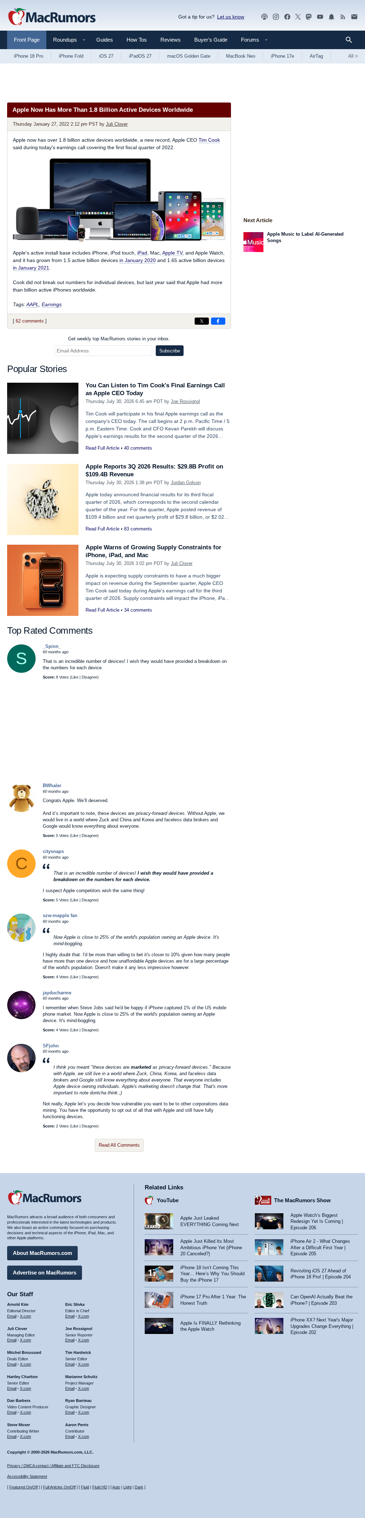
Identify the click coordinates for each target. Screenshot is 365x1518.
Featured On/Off (23, 1487)
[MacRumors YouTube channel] (320, 17)
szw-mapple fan (60, 915)
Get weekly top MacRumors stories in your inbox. (119, 338)
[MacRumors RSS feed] (342, 17)
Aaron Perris (76, 1425)
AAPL (32, 304)
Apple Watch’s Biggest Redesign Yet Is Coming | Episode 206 (317, 1221)
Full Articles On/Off (59, 1487)
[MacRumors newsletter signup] (354, 17)
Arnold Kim (18, 1304)
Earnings (52, 304)
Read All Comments (119, 1145)
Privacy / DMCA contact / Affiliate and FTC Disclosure (53, 1466)
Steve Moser (18, 1425)
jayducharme (57, 992)
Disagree (89, 677)
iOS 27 (106, 56)
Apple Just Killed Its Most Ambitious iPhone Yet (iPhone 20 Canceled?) (211, 1247)
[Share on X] (202, 321)
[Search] (351, 40)
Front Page (27, 40)
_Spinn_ (52, 646)
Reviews (170, 40)
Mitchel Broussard (24, 1352)
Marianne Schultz (81, 1377)
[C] (21, 876)
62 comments (30, 321)
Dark (139, 1487)
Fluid (85, 1487)
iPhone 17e (282, 56)
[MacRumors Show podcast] (264, 17)
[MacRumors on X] (298, 17)
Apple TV (172, 253)
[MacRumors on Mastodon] (308, 17)
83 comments (138, 529)
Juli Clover (117, 124)
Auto (116, 1487)
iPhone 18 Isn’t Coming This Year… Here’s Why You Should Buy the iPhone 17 (212, 1274)
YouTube (168, 1200)
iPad (142, 253)
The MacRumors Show (302, 1200)
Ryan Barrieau (78, 1400)
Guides (104, 40)
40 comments (138, 448)
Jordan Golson (186, 482)
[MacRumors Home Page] (51, 17)
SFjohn (51, 1045)
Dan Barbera (18, 1400)
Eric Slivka (74, 1304)
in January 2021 (31, 268)
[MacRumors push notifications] (331, 17)
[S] (21, 671)
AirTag (316, 56)
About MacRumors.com (42, 1253)
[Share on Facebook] (218, 321)
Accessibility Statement (27, 1476)
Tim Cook (209, 140)
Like (74, 677)
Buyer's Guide (210, 40)
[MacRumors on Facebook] (287, 17)
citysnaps (53, 851)
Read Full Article (102, 448)
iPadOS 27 (140, 56)
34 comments (138, 610)
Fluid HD (99, 1487)
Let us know (230, 17)
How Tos (137, 40)
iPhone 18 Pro (28, 56)
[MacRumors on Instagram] (275, 17)
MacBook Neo (240, 56)
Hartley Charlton (22, 1377)
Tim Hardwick (78, 1352)
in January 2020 (137, 260)
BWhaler (52, 785)
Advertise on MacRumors (44, 1273)
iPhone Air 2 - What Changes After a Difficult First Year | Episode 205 (320, 1247)
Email (11, 1316)
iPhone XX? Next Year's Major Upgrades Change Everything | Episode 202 (322, 1326)
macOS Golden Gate (188, 56)
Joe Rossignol (185, 401)
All (353, 56)
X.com (25, 1316)
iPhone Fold (71, 56)
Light (127, 1487)
